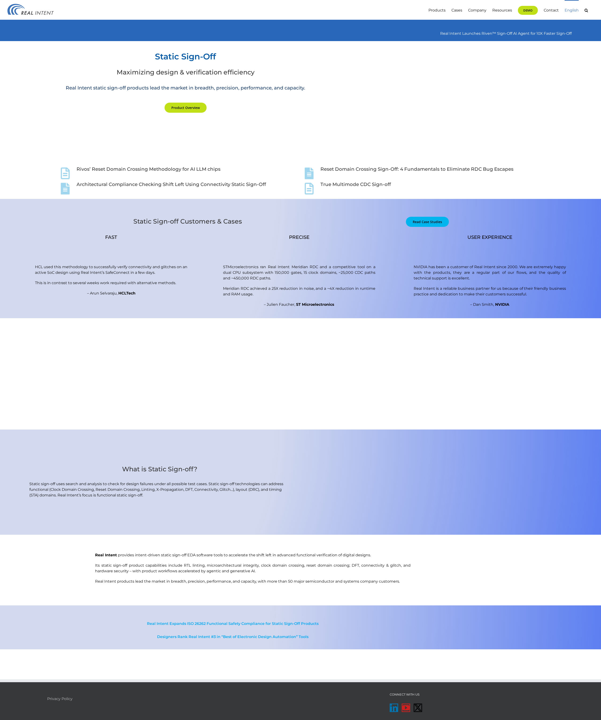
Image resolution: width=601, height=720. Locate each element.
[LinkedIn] (394, 708)
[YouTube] (406, 708)
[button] (586, 10)
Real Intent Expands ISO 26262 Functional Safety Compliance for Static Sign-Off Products (233, 623)
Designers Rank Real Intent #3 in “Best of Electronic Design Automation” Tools (232, 637)
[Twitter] (418, 708)
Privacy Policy (60, 699)
